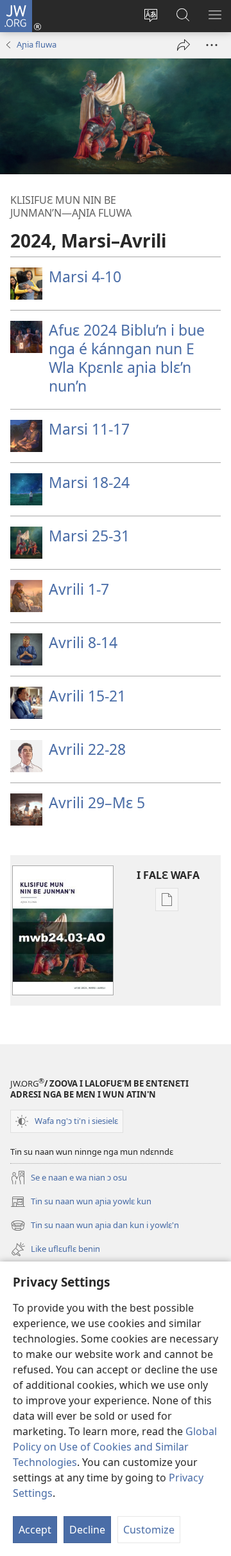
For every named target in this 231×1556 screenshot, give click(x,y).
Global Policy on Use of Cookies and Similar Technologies (115, 1446)
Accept (35, 1530)
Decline (87, 1530)
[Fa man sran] (183, 45)
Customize (149, 1530)
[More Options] (211, 45)
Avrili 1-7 (79, 589)
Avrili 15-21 (87, 695)
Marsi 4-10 (85, 276)
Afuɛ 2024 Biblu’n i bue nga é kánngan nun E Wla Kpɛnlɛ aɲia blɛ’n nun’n (127, 358)
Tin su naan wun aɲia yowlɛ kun (80, 1202)
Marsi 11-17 (89, 429)
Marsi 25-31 (89, 535)
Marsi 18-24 (89, 482)
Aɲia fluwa (36, 44)
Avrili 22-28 (87, 749)
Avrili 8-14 (83, 642)
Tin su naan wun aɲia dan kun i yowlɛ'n (94, 1226)
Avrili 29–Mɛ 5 (97, 802)
